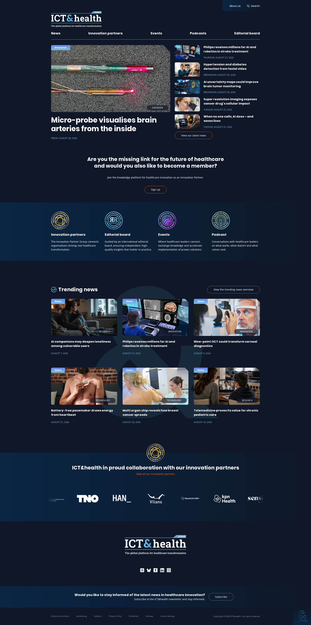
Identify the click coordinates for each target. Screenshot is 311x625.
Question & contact (60, 616)
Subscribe (221, 597)
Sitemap (149, 616)
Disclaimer (133, 616)
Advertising (81, 616)
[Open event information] (302, 616)
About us (235, 6)
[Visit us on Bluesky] (149, 570)
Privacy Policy (115, 616)
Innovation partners (105, 33)
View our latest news (193, 135)
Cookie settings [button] (167, 616)
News (55, 33)
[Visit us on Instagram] (169, 570)
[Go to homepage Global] (76, 19)
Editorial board (247, 33)
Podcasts (198, 33)
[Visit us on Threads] (142, 570)
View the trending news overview (233, 289)
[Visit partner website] (68, 498)
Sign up (155, 189)
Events (156, 33)
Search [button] (255, 6)
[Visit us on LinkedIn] (162, 570)
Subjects (98, 616)
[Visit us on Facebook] (155, 570)
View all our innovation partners (155, 474)
